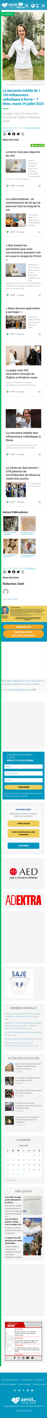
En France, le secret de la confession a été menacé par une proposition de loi (28, 1105)
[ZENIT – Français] (13, 5)
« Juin (7, 1180)
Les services (38, 1380)
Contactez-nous (39, 1384)
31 (24, 1174)
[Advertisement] (23, 661)
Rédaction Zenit (33, 128)
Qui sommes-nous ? (10, 1380)
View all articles (10, 599)
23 (18, 1170)
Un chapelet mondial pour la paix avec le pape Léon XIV (28, 1079)
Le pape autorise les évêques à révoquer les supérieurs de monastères (27, 1119)
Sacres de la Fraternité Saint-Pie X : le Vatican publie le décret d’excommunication (28, 1066)
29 (13, 1174)
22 (13, 1170)
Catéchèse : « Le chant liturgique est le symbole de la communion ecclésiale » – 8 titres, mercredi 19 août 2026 (23, 1025)
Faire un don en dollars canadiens (23, 634)
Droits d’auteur (24, 1384)
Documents (7, 14)
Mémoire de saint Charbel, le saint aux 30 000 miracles (28, 1092)
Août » (13, 1180)
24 (24, 1170)
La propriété (26, 1380)
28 (8, 1174)
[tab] (14, 1324)
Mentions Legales (8, 1384)
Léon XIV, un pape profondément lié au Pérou (13, 1200)
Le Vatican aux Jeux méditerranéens (19, 1039)
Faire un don (23, 627)
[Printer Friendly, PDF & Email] (37, 145)
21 (8, 1170)
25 (29, 1170)
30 (18, 1174)
